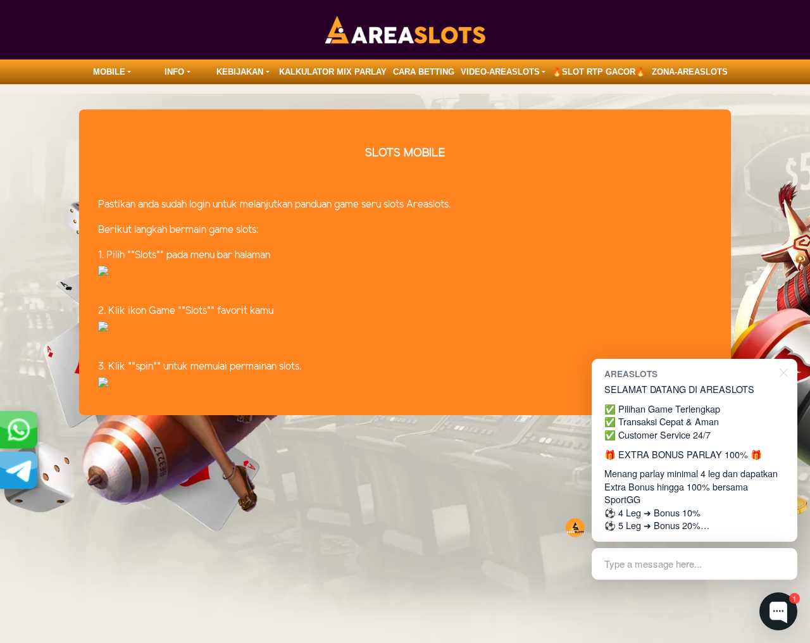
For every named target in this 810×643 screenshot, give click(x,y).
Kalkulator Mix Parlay (333, 72)
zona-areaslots (690, 72)
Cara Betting (423, 72)
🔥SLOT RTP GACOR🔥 (598, 72)
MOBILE (109, 72)
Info (174, 72)
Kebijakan (239, 72)
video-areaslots (500, 72)
